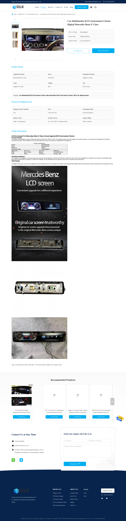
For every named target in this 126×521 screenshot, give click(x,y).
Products (43, 7)
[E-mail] (23, 461)
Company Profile (74, 493)
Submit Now (74, 464)
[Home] (18, 7)
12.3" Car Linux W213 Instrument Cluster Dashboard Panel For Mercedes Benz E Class (28, 412)
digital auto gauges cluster (54, 364)
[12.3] (28, 395)
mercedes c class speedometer (37, 364)
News (85, 496)
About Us (51, 7)
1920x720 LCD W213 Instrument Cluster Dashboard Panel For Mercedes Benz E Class (74, 412)
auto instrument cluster (21, 364)
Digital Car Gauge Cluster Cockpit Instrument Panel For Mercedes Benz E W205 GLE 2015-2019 (51, 412)
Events (66, 7)
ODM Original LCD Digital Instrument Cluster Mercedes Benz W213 (98, 412)
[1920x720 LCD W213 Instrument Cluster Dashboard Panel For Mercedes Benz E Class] (74, 395)
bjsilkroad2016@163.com (22, 445)
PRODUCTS (21, 14)
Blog (71, 7)
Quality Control (74, 499)
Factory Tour (73, 496)
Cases (85, 493)
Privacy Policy (24, 518)
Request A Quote (81, 7)
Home (37, 7)
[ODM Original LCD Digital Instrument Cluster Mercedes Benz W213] (98, 395)
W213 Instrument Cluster (32, 14)
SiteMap (72, 502)
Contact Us (58, 7)
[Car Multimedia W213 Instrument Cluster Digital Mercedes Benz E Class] (43, 39)
